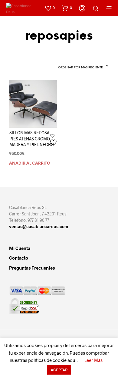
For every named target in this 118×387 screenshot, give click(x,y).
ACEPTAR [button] (59, 369)
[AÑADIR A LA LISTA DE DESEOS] (54, 140)
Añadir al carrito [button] (29, 164)
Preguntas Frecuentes (32, 268)
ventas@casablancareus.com (38, 226)
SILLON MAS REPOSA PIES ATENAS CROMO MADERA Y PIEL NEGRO (31, 138)
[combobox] (79, 66)
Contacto (18, 258)
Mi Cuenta (19, 248)
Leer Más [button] (93, 360)
